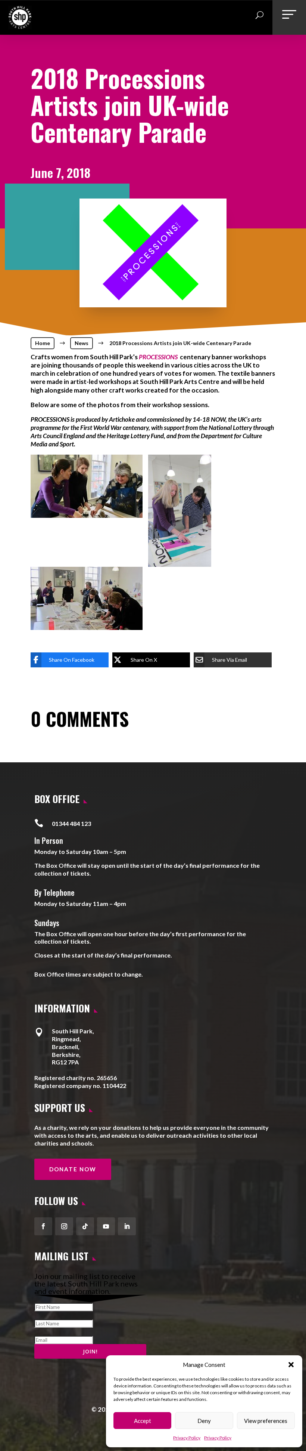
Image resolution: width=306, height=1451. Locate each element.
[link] (20, 26)
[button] (291, 1364)
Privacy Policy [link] (186, 1438)
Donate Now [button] (72, 1169)
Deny (204, 1420)
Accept (142, 1420)
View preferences (265, 1420)
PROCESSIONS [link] (158, 357)
